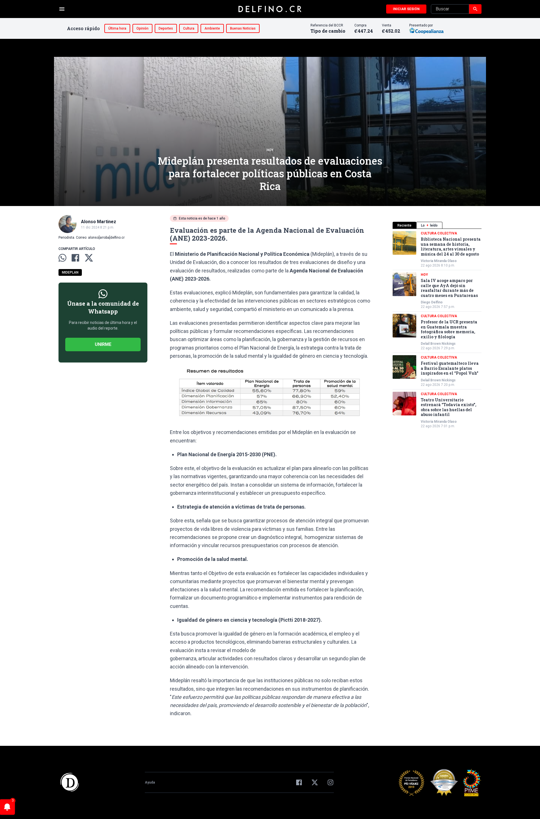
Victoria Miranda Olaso (439, 261)
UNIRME (103, 344)
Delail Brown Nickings (438, 344)
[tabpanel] (437, 329)
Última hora (117, 28)
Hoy (270, 150)
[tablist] (437, 225)
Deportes (166, 28)
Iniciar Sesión (406, 9)
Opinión (142, 28)
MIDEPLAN (70, 272)
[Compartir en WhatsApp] (62, 258)
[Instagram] (330, 782)
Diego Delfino (432, 302)
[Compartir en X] (88, 257)
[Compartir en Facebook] (75, 257)
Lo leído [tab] (429, 225)
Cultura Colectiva (439, 233)
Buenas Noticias (243, 28)
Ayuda (150, 782)
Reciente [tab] (404, 225)
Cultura (188, 28)
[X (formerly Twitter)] (314, 782)
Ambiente (212, 28)
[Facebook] (299, 782)
